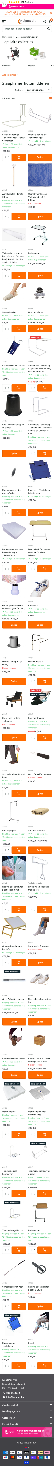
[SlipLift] (40, 1324)
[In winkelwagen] (19, 157)
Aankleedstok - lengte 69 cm (12, 195)
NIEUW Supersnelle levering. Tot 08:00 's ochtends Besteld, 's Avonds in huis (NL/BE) (25, 13)
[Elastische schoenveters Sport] (40, 980)
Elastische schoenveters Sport (39, 1000)
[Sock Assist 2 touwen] (40, 927)
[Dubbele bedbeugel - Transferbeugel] (40, 115)
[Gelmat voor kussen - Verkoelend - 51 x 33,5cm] (40, 175)
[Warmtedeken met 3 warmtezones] (40, 1092)
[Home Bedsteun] (40, 642)
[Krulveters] (40, 586)
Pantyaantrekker (36, 718)
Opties (40, 157)
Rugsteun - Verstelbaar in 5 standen (39, 491)
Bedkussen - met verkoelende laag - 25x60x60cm (12, 552)
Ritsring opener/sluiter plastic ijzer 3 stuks (12, 888)
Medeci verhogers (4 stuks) (12, 663)
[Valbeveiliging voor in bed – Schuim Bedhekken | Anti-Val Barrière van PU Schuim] (14, 234)
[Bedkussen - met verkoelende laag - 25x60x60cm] (14, 530)
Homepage (7, 37)
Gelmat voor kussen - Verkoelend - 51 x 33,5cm (38, 197)
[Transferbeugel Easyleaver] (14, 1152)
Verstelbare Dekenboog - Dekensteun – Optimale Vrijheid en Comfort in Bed (40, 429)
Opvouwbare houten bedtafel (12, 947)
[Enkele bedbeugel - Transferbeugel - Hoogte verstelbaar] (14, 115)
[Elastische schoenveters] (14, 1039)
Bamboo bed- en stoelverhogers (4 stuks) (39, 1060)
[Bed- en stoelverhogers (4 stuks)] (14, 405)
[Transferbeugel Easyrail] (14, 1211)
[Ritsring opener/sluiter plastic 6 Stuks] (40, 1268)
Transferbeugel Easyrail (13, 1230)
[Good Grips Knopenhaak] (40, 755)
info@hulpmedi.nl (15, 1397)
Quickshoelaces (35, 312)
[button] (9, 154)
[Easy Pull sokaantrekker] (14, 346)
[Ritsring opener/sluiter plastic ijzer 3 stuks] (14, 868)
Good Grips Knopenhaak (39, 774)
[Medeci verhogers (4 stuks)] (14, 642)
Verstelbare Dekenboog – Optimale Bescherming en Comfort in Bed (39, 368)
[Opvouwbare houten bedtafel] (14, 927)
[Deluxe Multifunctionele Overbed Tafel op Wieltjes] (40, 530)
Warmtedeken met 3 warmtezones (38, 1113)
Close (51, 13)
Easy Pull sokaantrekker (13, 365)
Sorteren (19, 90)
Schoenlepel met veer (12, 1286)
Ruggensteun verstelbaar (8, 1344)
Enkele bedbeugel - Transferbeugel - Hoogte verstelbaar (13, 137)
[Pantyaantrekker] (40, 699)
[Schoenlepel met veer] (14, 1268)
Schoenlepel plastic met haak (13, 775)
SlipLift (31, 1343)
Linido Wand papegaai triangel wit (38, 888)
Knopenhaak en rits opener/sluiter (11, 491)
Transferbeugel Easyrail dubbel (39, 1172)
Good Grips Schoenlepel (13, 999)
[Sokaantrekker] (14, 293)
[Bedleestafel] (40, 234)
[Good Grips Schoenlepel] (14, 980)
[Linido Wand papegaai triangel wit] (40, 868)
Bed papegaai (9, 830)
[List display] (50, 98)
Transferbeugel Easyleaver (9, 1172)
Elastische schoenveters (13, 1058)
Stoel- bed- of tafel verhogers (11, 719)
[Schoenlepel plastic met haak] (14, 755)
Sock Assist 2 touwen (38, 946)
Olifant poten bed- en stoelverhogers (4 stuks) (13, 607)
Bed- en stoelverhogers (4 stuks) (13, 426)
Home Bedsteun (35, 661)
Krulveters (33, 605)
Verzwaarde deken (37, 830)
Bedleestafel (34, 253)
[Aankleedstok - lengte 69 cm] (14, 175)
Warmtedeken (9, 1111)
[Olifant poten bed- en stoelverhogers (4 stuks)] (14, 586)
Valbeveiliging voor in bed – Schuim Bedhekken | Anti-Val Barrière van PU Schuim (13, 257)
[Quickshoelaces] (40, 293)
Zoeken (48, 28)
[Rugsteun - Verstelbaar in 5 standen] (40, 471)
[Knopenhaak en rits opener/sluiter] (14, 471)
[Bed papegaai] (14, 811)
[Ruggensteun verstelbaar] (14, 1324)
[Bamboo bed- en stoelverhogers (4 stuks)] (40, 1039)
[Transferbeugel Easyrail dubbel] (40, 1152)
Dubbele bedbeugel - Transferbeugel (38, 136)
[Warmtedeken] (14, 1092)
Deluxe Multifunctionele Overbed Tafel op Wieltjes (39, 552)
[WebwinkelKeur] (27, 1432)
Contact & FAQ (4, 21)
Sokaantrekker (9, 312)
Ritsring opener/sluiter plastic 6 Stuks (38, 1288)
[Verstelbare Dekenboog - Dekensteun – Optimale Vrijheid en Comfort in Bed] (40, 405)
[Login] (44, 21)
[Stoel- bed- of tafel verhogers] (14, 699)
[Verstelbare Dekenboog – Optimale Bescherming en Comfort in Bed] (40, 346)
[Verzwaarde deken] (40, 811)
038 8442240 (13, 1393)
